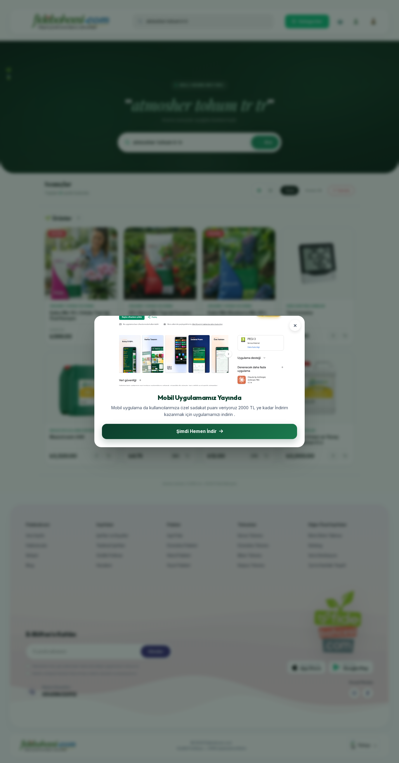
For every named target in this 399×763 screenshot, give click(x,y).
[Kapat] (295, 325)
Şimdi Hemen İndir (196, 431)
